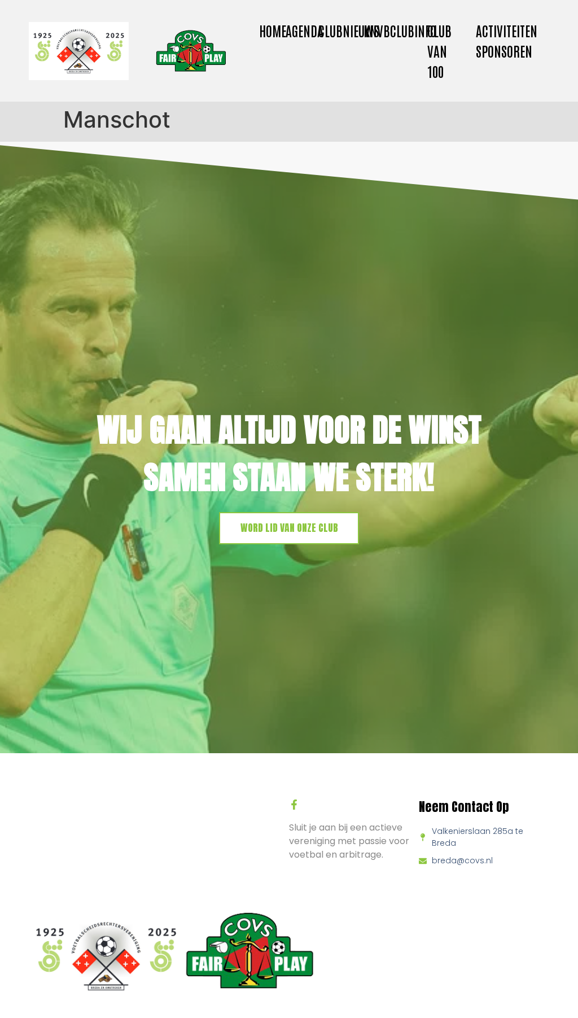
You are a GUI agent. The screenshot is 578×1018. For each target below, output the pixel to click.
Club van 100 (439, 50)
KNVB (377, 30)
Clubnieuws (348, 30)
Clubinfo (413, 30)
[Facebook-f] (294, 804)
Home (272, 30)
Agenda (304, 30)
